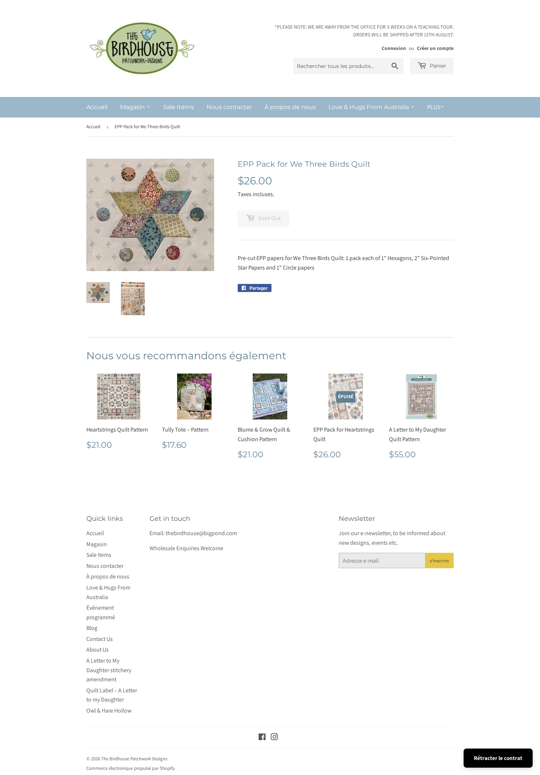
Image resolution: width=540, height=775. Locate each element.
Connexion (394, 48)
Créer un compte (435, 48)
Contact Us (99, 639)
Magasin (133, 107)
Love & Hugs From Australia (369, 107)
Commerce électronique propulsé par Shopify (130, 768)
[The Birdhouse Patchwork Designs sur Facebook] (262, 738)
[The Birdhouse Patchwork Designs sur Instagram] (274, 738)
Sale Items (178, 107)
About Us (97, 649)
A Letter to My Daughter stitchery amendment (108, 670)
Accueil (97, 107)
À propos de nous (290, 107)
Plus (433, 107)
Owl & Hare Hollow (109, 710)
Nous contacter (229, 107)
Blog (91, 628)
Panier (437, 65)
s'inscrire (439, 560)
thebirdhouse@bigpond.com (201, 533)
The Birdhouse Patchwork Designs (134, 759)
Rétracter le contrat (498, 757)
